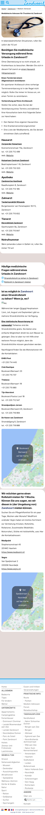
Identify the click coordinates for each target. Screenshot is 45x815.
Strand (23, 308)
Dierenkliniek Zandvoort (12, 223)
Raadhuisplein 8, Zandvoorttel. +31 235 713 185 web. (14, 189)
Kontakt (27, 804)
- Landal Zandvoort (10, 730)
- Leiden (27, 763)
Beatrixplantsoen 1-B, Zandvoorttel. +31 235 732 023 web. (16, 168)
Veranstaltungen (31, 690)
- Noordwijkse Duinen (11, 733)
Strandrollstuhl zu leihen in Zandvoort (21, 278)
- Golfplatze (7, 797)
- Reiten (5, 793)
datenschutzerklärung (36, 809)
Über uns (28, 796)
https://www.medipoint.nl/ (13, 552)
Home (4, 686)
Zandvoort (27, 291)
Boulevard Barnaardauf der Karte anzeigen (22, 454)
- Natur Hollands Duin (33, 769)
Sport (4, 790)
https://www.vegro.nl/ (11, 569)
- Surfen (5, 800)
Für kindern (7, 701)
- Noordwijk (29, 772)
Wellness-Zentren (10, 781)
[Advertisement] (22, 258)
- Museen (6, 765)
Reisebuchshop (30, 710)
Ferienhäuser (7, 718)
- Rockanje (28, 788)
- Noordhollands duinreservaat (31, 740)
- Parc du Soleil (8, 736)
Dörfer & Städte (9, 784)
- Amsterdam (29, 753)
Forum (26, 707)
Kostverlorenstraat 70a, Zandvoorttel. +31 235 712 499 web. (17, 152)
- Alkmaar (28, 733)
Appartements (8, 712)
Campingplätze (8, 715)
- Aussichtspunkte (10, 771)
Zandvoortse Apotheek (12, 181)
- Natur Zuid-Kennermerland (30, 749)
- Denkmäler (7, 768)
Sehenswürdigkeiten (11, 762)
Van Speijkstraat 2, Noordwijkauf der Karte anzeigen (22, 597)
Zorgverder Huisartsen (12, 144)
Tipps (4, 697)
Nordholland (29, 718)
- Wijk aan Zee (30, 745)
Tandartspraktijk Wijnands (13, 202)
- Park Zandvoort (9, 739)
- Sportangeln (8, 803)
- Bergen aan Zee (31, 727)
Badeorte (6, 694)
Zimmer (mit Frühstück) (7, 746)
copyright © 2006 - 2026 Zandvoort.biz (22, 812)
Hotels (4, 742)
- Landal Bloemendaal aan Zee (11, 725)
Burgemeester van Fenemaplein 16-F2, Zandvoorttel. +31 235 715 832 (19, 210)
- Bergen (28, 730)
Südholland (29, 760)
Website (10, 155)
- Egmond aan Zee (32, 736)
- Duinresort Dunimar (11, 721)
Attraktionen (7, 775)
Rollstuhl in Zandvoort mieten (17, 282)
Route (26, 697)
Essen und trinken (32, 686)
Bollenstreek (29, 766)
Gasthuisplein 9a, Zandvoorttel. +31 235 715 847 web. (14, 231)
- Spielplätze (7, 778)
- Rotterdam (29, 785)
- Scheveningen (31, 779)
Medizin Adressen (32, 704)
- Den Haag (29, 782)
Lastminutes (7, 751)
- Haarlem (28, 757)
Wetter (5, 704)
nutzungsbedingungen (21, 809)
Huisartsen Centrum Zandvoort (15, 160)
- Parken (27, 701)
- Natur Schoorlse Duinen (32, 722)
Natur (4, 787)
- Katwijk (28, 775)
